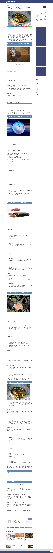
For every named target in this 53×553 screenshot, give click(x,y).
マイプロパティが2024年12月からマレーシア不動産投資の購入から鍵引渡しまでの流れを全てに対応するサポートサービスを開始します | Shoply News (41, 52)
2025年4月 (37, 86)
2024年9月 (37, 91)
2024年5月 (37, 94)
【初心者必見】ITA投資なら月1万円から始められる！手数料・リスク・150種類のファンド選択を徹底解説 (41, 13)
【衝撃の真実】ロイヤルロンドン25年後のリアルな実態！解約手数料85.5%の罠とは (41, 17)
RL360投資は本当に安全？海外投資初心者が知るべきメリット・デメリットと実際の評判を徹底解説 (41, 15)
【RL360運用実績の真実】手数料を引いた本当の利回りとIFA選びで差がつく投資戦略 (41, 22)
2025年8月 (37, 83)
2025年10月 (37, 81)
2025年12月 (37, 80)
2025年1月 (37, 88)
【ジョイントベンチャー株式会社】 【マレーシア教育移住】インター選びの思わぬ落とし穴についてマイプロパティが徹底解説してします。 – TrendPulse (41, 72)
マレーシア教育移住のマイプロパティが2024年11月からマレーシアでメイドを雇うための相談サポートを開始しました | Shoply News (41, 43)
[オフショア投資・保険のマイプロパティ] (10, 2)
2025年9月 (37, 82)
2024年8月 (37, 92)
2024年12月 (37, 89)
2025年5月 (37, 85)
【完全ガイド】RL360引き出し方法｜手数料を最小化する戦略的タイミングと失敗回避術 (41, 19)
